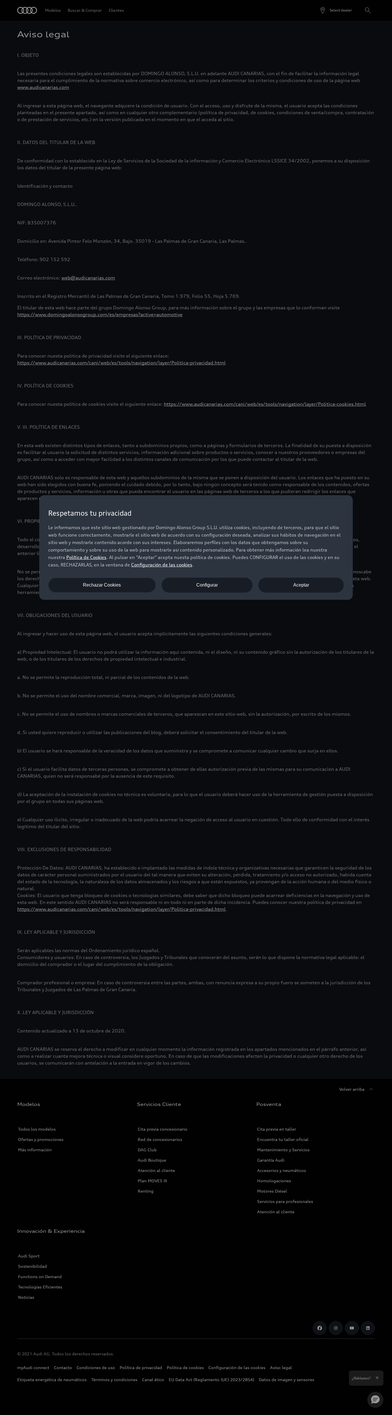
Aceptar (301, 585)
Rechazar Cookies (102, 585)
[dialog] (196, 547)
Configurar (207, 585)
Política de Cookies (86, 557)
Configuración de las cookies (161, 565)
